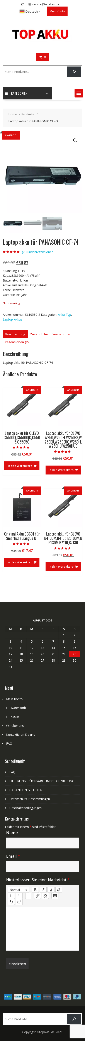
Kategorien (19, 93)
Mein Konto (57, 11)
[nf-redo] (19, 902)
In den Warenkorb (19, 466)
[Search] (74, 72)
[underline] (51, 890)
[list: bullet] (19, 896)
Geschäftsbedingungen (25, 808)
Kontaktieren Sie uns (20, 734)
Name (12, 832)
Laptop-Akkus (12, 319)
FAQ (9, 743)
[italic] (43, 890)
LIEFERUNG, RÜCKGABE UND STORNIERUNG (41, 781)
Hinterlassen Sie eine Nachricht (38, 879)
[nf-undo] (11, 902)
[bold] (35, 890)
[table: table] (54, 896)
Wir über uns (15, 726)
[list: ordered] (11, 896)
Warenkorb (18, 708)
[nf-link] (37, 896)
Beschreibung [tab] (15, 334)
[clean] (58, 890)
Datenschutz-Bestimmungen (29, 799)
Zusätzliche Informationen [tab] (50, 334)
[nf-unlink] (45, 896)
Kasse (14, 717)
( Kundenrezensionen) (38, 252)
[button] (79, 93)
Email (13, 856)
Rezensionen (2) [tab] (17, 342)
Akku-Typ (64, 314)
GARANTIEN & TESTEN (25, 790)
